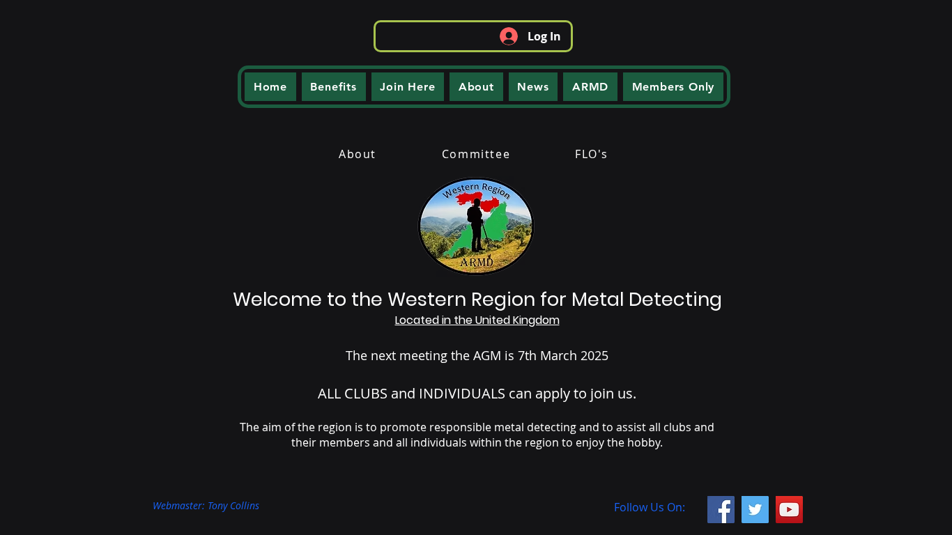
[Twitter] (755, 509)
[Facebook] (721, 509)
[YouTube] (789, 509)
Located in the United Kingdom (477, 320)
